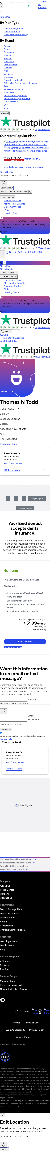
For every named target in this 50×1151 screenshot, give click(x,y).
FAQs (6, 210)
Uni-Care (8, 74)
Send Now (6, 729)
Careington (9, 52)
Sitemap (16, 1022)
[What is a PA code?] (30, 192)
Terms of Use (31, 1022)
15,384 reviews (42, 129)
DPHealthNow (11, 102)
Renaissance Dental (13, 89)
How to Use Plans (12, 200)
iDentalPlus (9, 92)
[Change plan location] (1, 6)
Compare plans (37, 498)
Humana (8, 67)
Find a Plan (5, 17)
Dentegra (8, 77)
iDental (7, 55)
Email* (31, 716)
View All (5, 113)
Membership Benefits (14, 204)
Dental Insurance (12, 31)
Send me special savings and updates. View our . (23, 737)
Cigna (7, 49)
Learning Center (12, 213)
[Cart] (7, 252)
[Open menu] (1, 11)
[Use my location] (3, 183)
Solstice (8, 58)
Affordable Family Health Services (20, 83)
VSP (6, 105)
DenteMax (9, 61)
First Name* (33, 699)
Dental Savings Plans (14, 28)
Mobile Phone (34, 719)
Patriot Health (10, 64)
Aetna (7, 46)
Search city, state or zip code (14, 175)
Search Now (7, 188)
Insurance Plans (8, 444)
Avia (6, 71)
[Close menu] (2, 256)
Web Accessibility (15, 1030)
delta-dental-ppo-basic (15, 95)
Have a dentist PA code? (14, 191)
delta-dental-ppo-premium (17, 98)
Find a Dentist (6, 172)
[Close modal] (2, 1115)
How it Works (7, 197)
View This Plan (25, 641)
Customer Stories (12, 207)
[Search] (2, 252)
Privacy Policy (6, 739)
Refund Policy (23, 1037)
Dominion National (13, 80)
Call (13, 647)
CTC (6, 108)
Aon (6, 86)
